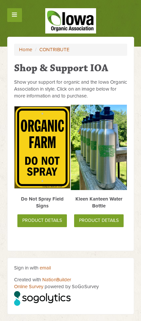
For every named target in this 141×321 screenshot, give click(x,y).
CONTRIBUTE (54, 50)
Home (25, 50)
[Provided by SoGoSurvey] (42, 298)
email (45, 268)
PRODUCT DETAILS (42, 220)
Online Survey (28, 286)
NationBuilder (56, 280)
